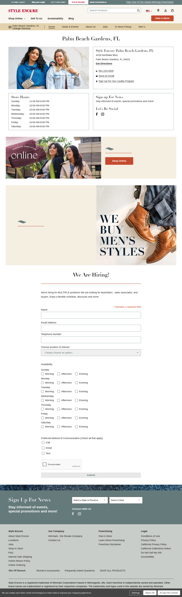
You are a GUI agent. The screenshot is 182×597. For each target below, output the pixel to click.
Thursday (46, 405)
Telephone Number (51, 334)
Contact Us (54, 540)
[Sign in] (165, 10)
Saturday (46, 422)
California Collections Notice (156, 548)
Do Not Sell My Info (151, 552)
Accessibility (147, 556)
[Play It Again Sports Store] (58, 2)
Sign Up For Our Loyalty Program (116, 81)
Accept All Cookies (169, 592)
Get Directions (104, 63)
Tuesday (45, 387)
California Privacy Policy (154, 544)
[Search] (138, 11)
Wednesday (47, 396)
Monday (45, 378)
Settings (136, 592)
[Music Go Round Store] (98, 2)
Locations (13, 540)
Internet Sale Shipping (20, 556)
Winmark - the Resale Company (65, 536)
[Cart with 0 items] (172, 10)
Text (48, 453)
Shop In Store (15, 548)
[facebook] (96, 114)
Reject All (149, 592)
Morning (49, 374)
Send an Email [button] (106, 76)
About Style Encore (18, 536)
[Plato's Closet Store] (18, 2)
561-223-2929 (106, 71)
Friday (44, 413)
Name (44, 309)
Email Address (48, 322)
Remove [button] (25, 28)
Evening (83, 374)
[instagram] (102, 114)
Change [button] (16, 28)
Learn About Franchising (112, 540)
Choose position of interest (55, 347)
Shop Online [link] (119, 161)
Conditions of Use (150, 536)
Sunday (45, 369)
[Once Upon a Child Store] (38, 2)
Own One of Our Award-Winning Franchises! (150, 2)
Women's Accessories (48, 570)
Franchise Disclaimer (110, 544)
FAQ (10, 552)
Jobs (10, 544)
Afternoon (66, 374)
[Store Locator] (158, 10)
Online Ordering (16, 565)
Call (48, 442)
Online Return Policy (19, 561)
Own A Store (162, 18)
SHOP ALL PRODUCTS (112, 570)
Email (49, 448)
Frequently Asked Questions (80, 570)
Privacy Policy (148, 540)
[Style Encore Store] (78, 2)
